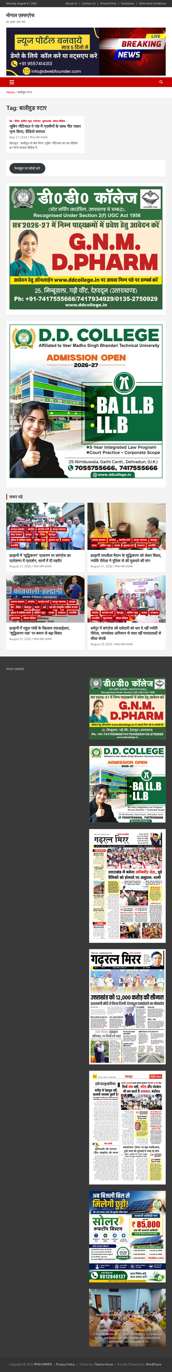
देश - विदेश (14, 121)
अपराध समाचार (17, 529)
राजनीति (14, 545)
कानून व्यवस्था (59, 529)
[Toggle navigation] (11, 82)
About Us (71, 3)
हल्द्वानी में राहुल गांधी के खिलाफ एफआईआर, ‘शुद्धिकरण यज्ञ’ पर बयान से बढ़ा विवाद (39, 631)
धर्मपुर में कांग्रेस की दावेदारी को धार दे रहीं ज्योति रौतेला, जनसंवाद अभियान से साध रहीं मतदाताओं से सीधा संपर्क (126, 633)
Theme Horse (103, 1364)
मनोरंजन (37, 121)
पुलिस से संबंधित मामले (21, 540)
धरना (94, 545)
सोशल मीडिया (59, 121)
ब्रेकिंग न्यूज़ (26, 121)
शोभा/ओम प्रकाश (39, 137)
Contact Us (88, 3)
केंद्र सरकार (16, 534)
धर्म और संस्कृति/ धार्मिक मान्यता (63, 607)
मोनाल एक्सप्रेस (20, 15)
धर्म (44, 607)
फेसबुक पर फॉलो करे (27, 168)
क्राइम (28, 534)
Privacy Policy (108, 3)
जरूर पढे (16, 496)
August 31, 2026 (20, 566)
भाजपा (117, 545)
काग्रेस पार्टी (43, 529)
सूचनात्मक (46, 121)
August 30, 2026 (101, 644)
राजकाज (66, 540)
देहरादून (52, 534)
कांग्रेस (31, 529)
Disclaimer (127, 3)
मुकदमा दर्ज (54, 540)
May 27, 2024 (18, 137)
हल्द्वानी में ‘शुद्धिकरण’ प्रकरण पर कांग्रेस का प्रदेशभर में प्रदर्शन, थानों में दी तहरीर (40, 558)
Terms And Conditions (152, 3)
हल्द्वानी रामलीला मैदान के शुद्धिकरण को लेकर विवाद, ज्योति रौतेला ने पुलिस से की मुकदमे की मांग (126, 558)
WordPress (153, 1364)
